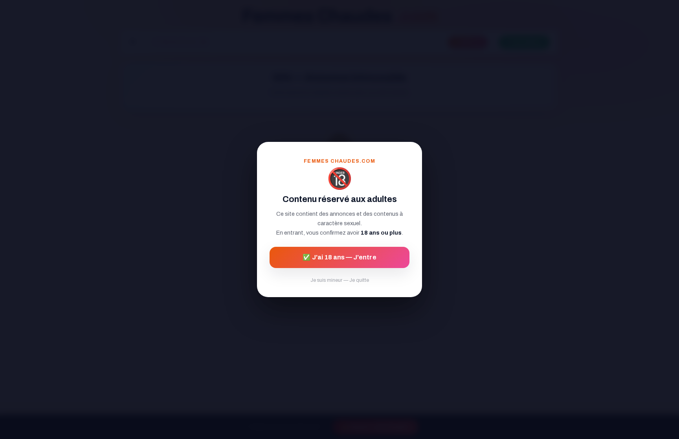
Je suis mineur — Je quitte (339, 280)
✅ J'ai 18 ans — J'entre (339, 257)
